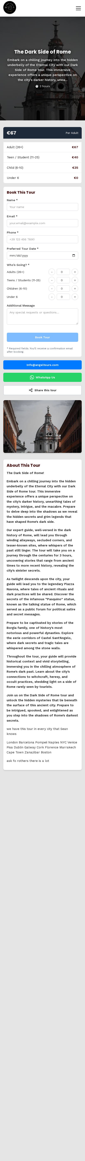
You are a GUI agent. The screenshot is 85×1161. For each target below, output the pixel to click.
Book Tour (42, 337)
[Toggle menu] (78, 8)
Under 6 (12, 296)
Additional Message (21, 305)
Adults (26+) (15, 272)
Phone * (13, 232)
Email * (12, 216)
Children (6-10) (17, 288)
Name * (12, 200)
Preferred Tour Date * (23, 248)
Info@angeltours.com (43, 365)
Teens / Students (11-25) (23, 280)
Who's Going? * (18, 264)
